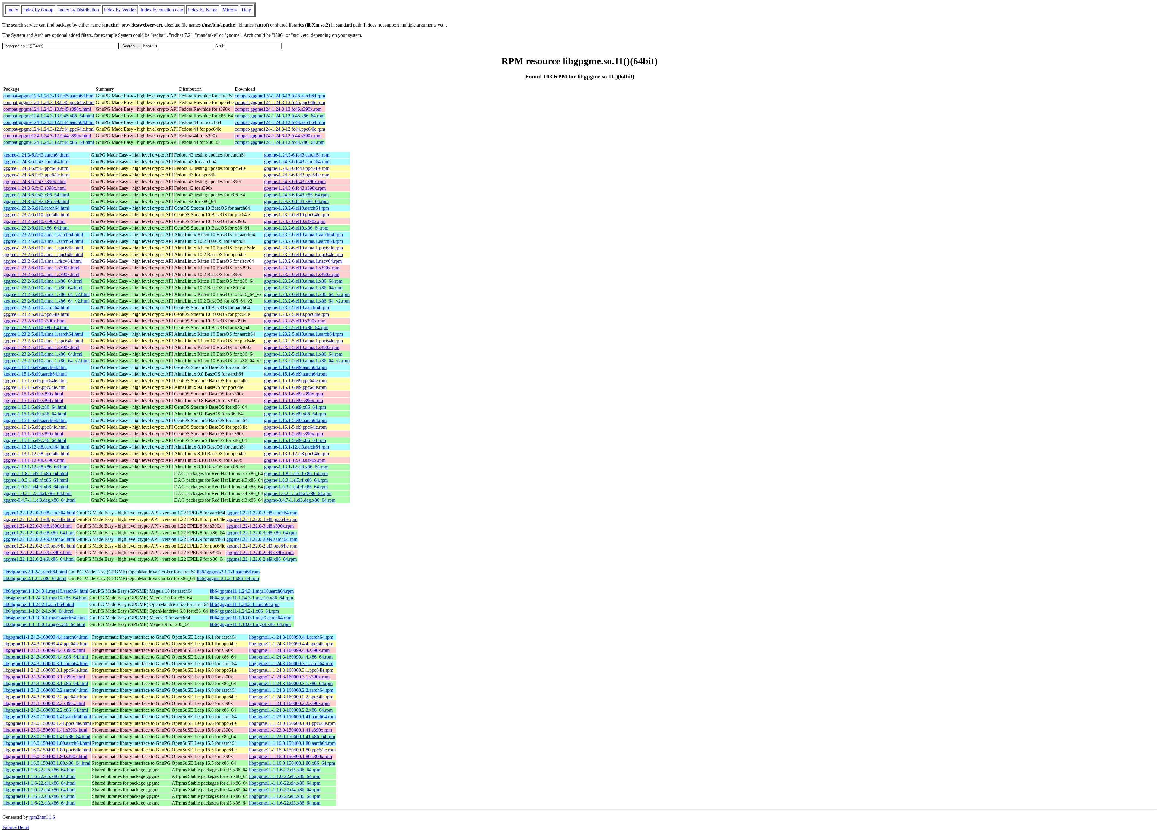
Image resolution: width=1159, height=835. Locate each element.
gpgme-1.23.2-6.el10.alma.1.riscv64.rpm (303, 261)
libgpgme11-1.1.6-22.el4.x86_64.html (39, 783)
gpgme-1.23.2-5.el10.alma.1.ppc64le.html (43, 340)
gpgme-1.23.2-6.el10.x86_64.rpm (296, 227)
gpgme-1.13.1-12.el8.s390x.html (34, 460)
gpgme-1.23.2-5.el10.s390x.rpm (294, 320)
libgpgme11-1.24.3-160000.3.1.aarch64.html (45, 663)
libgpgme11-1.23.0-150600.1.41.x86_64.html (46, 736)
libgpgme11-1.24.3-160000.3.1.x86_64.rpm (291, 683)
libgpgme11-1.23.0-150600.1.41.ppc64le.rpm (292, 723)
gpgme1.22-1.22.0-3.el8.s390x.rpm (260, 526)
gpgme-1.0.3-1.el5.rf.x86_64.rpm (296, 480)
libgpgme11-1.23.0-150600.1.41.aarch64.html (47, 716)
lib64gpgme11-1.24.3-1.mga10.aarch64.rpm (252, 591)
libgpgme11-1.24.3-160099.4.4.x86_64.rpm (291, 656)
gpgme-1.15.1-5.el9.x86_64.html (34, 440)
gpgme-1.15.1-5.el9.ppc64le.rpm (295, 427)
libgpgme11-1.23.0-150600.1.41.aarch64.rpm (292, 716)
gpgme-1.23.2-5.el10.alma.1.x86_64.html (42, 354)
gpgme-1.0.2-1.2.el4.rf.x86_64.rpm (297, 493)
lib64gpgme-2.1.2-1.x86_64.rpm (228, 578)
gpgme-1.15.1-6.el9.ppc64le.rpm (295, 380)
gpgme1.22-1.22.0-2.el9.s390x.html (37, 552)
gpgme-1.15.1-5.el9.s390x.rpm (293, 433)
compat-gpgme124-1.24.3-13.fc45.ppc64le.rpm (280, 102)
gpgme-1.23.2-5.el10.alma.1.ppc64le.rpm (303, 340)
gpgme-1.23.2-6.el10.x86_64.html (36, 227)
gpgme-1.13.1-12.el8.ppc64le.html (36, 453)
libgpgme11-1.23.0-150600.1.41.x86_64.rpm (292, 736)
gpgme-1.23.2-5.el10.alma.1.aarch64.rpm (303, 334)
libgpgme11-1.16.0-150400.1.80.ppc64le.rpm (292, 749)
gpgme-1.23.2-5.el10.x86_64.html (36, 327)
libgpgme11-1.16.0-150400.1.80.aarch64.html (47, 743)
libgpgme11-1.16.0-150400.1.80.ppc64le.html (47, 749)
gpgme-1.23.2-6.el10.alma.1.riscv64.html (42, 261)
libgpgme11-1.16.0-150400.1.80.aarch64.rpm (292, 743)
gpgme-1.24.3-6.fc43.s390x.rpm (295, 181)
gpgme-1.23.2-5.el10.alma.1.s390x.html (41, 347)
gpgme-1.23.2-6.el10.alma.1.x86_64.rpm (303, 281)
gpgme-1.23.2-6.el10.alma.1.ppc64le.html (43, 247)
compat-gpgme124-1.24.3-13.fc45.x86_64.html (48, 115)
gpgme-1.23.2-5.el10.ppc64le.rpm (296, 314)
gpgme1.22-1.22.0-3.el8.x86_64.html (39, 532)
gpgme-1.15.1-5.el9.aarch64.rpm (295, 420)
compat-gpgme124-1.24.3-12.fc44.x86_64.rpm (279, 142)
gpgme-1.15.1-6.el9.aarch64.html (35, 367)
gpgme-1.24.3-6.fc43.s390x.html (34, 181)
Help (246, 9)
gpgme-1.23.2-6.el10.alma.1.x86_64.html (42, 281)
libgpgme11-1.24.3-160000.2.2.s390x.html (44, 703)
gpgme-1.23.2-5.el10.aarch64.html (36, 307)
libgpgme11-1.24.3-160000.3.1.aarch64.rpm (291, 663)
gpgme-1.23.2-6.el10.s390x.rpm (294, 221)
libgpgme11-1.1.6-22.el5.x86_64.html (39, 769)
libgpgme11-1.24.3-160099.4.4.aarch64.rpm (291, 637)
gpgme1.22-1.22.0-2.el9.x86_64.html (39, 559)
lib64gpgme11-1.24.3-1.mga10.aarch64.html (45, 591)
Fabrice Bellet (15, 827)
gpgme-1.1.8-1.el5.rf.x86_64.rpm (296, 473)
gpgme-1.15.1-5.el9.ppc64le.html (35, 427)
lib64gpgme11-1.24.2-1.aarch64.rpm (244, 604)
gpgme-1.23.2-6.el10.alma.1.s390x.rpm (301, 267)
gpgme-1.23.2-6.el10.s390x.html (34, 221)
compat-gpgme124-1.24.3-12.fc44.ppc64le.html (48, 129)
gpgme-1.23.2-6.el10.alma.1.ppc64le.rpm (303, 247)
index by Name (202, 9)
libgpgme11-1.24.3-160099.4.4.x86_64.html (45, 656)
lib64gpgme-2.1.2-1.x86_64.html (34, 578)
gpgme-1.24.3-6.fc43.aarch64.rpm (296, 154)
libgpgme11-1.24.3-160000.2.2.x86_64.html (45, 710)
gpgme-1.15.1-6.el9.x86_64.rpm (295, 407)
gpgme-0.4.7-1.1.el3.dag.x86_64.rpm (299, 500)
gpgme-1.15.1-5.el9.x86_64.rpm (295, 440)
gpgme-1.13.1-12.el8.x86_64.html (36, 466)
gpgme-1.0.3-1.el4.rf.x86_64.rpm (296, 486)
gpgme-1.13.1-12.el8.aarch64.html (36, 446)
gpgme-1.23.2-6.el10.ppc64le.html (36, 214)
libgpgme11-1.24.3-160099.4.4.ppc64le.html (45, 643)
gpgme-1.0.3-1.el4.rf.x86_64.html (35, 486)
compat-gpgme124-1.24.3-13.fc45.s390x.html (47, 109)
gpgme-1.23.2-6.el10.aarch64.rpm (296, 208)
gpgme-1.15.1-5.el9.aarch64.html (35, 420)
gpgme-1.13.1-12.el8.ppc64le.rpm (296, 453)
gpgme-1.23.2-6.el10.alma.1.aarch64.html (43, 234)
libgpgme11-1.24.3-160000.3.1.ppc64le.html (45, 670)
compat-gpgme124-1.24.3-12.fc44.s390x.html (47, 135)
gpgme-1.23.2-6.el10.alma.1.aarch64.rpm (303, 234)
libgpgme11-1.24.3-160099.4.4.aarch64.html (45, 637)
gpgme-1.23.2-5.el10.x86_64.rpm (296, 327)
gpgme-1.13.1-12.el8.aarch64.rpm (296, 446)
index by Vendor (120, 9)
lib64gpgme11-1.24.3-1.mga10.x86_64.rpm (251, 597)
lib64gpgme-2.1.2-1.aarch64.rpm (228, 571)
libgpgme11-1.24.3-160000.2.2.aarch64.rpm (291, 690)
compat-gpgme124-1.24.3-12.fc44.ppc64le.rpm (280, 129)
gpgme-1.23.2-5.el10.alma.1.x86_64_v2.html (46, 360)
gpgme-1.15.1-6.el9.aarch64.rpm (295, 367)
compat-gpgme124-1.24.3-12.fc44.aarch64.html (48, 122)
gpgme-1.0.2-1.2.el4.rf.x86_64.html (37, 493)
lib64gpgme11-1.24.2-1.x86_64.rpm (244, 611)
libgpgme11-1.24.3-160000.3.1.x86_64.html (45, 683)
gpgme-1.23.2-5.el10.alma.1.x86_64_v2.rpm (307, 360)
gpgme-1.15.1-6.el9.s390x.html (33, 393)
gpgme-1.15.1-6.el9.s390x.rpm (293, 393)
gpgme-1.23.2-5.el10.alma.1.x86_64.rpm (303, 354)
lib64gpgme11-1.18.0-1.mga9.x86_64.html (44, 624)
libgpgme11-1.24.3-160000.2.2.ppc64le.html (45, 696)
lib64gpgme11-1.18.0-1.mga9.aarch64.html (44, 617)
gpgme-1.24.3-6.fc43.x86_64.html (36, 194)
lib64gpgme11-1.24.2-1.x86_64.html (38, 611)
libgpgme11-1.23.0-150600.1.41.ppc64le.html (47, 723)
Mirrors (229, 9)
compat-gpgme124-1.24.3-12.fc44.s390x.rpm (278, 135)
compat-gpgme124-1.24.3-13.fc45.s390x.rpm (278, 109)
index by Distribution (79, 9)
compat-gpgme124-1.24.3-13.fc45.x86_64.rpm (279, 115)
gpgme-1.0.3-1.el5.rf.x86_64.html (35, 480)
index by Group (38, 9)
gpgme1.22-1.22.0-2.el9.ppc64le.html (39, 545)
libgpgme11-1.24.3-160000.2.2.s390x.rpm (289, 703)
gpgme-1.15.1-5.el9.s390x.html (33, 433)
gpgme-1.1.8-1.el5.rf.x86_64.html (35, 473)
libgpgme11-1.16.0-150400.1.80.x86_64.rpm (292, 763)
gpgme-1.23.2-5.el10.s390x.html (34, 320)
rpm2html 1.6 (42, 817)
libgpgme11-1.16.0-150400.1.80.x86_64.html (46, 763)
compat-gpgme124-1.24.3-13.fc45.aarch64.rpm (280, 95)
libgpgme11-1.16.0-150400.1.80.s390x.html (45, 756)
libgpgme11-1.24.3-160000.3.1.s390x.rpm (289, 676)
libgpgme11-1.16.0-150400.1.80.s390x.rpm (290, 756)
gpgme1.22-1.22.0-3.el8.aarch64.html (39, 512)
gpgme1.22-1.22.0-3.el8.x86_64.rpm (261, 532)
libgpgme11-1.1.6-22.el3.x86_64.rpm (284, 796)
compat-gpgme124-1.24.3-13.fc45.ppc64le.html (48, 102)
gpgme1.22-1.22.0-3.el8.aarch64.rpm (261, 512)
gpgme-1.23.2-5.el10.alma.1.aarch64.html (43, 334)
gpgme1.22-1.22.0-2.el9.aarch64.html (39, 539)
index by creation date (162, 9)
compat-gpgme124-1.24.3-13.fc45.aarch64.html (48, 95)
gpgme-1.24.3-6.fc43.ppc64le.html (36, 168)
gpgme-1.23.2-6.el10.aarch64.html (36, 208)
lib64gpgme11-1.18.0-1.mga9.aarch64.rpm (250, 617)
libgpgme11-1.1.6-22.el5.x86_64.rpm (284, 769)
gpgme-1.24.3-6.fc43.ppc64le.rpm (296, 168)
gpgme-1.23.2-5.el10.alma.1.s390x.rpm (301, 347)
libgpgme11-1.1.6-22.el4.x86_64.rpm (284, 783)
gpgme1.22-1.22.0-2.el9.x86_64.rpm (261, 559)
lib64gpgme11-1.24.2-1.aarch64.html (38, 604)
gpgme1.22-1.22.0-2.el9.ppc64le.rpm (261, 545)
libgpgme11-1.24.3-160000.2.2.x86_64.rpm (291, 710)
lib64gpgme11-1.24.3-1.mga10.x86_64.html (45, 597)
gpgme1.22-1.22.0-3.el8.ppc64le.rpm (261, 519)
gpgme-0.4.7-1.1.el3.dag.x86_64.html (39, 500)
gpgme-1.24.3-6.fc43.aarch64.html (36, 154)
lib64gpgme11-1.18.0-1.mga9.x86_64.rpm (250, 624)
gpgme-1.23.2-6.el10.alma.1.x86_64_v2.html (46, 294)
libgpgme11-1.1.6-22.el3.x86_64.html (39, 796)
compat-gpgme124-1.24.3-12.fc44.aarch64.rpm (280, 122)
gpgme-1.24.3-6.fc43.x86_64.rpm (296, 194)
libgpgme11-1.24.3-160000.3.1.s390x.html (44, 676)
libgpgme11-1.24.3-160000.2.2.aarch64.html (45, 690)
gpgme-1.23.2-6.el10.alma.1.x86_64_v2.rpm (307, 294)
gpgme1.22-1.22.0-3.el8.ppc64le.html (39, 519)
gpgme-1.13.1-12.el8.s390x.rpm (294, 460)
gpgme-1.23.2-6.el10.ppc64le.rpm (296, 214)
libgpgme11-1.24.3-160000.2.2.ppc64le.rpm (291, 696)
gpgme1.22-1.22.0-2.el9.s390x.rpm (260, 552)
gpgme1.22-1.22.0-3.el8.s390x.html (37, 526)
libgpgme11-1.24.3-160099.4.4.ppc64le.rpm (291, 643)
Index (12, 9)
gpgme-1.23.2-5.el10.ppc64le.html (36, 314)
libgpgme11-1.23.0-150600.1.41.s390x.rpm (290, 729)
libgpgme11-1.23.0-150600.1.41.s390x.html (45, 729)
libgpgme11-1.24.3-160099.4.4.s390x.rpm (289, 650)
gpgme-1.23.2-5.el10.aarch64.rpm (296, 307)
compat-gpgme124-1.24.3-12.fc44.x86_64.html (48, 142)
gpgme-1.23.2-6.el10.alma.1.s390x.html (41, 267)
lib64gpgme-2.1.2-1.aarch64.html (35, 571)
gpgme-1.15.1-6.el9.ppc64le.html (35, 380)
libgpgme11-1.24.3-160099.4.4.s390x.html (44, 650)
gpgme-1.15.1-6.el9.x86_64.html (34, 407)
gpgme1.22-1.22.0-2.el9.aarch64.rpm (261, 539)
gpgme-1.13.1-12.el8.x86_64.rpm (296, 466)
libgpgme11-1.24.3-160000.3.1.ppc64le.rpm (291, 670)
